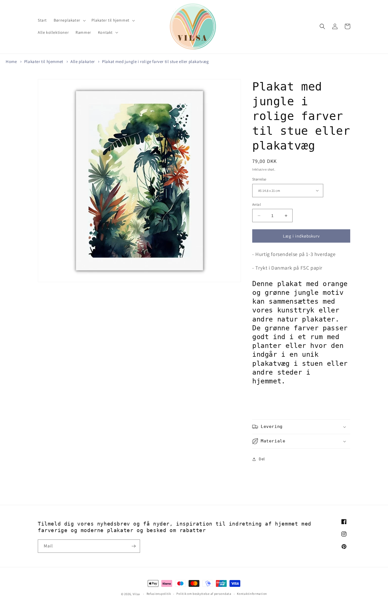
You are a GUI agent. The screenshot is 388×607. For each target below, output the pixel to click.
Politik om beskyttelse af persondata (203, 594)
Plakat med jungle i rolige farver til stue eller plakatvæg (155, 61)
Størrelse (259, 179)
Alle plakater (82, 61)
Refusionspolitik (159, 594)
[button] (69, 20)
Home (11, 61)
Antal (256, 204)
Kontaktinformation (252, 594)
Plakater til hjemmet (43, 61)
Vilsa (136, 594)
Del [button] (262, 458)
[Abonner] (133, 546)
